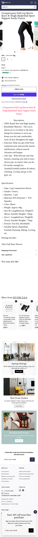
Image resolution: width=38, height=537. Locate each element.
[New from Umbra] (19, 386)
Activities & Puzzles (7, 479)
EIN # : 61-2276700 (7, 501)
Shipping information (9, 250)
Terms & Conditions (24, 476)
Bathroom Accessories (8, 476)
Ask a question (7, 255)
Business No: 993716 (7, 499)
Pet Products (5, 481)
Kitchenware (5, 474)
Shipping (4, 85)
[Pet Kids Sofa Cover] (19, 421)
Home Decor (5, 471)
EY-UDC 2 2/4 (20, 297)
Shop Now (19, 440)
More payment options (19, 99)
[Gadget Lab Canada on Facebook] (23, 490)
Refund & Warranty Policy (26, 474)
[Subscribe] (32, 459)
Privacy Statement (24, 479)
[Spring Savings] (19, 352)
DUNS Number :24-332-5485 (10, 504)
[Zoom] (30, 47)
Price (3, 65)
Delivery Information (25, 471)
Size (7, 55)
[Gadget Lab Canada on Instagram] (20, 490)
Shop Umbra (19, 406)
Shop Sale (19, 371)
